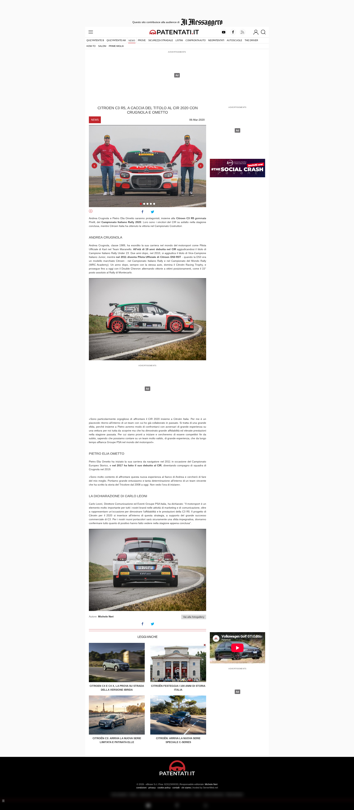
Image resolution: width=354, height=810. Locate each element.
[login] (256, 32)
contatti (176, 787)
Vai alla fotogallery (193, 616)
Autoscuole (234, 40)
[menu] (90, 32)
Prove (142, 40)
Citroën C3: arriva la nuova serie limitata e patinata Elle (117, 740)
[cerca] (265, 32)
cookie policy (164, 787)
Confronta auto (195, 40)
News (132, 40)
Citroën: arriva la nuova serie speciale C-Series (178, 740)
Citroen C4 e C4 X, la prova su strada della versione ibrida (117, 687)
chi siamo (186, 787)
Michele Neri (211, 784)
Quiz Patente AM (116, 40)
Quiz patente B (95, 40)
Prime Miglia (116, 46)
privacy (152, 787)
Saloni (102, 46)
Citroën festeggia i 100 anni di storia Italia (178, 687)
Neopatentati (216, 40)
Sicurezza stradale (160, 40)
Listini (179, 40)
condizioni (141, 787)
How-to (91, 46)
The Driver (251, 40)
